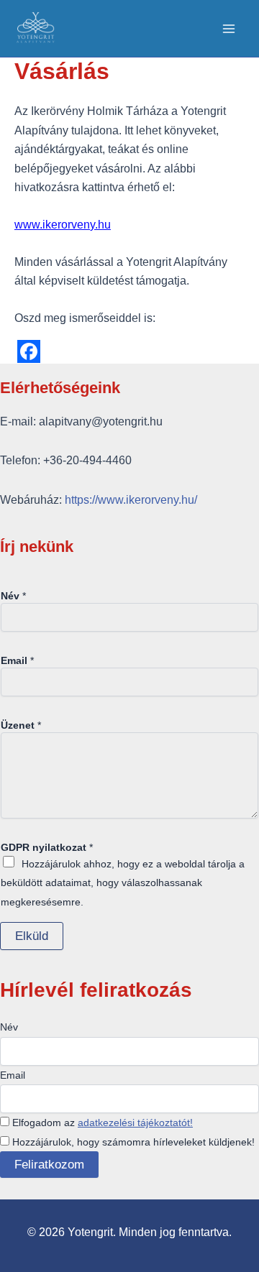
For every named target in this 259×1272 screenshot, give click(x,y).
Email (17, 660)
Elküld (31, 936)
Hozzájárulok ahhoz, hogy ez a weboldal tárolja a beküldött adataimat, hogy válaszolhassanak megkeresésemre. (123, 883)
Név (13, 596)
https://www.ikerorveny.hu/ (131, 500)
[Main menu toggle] (229, 29)
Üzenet (21, 725)
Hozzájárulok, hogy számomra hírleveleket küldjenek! (132, 1142)
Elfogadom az (101, 1122)
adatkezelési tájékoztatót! (135, 1122)
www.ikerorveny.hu (62, 224)
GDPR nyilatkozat (47, 847)
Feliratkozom (49, 1164)
